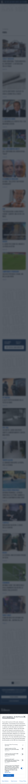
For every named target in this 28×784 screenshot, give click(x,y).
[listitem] (14, 745)
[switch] (22, 749)
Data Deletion (5, 781)
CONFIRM (8, 775)
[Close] (24, 717)
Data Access (14, 781)
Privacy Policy (22, 781)
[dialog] (14, 749)
